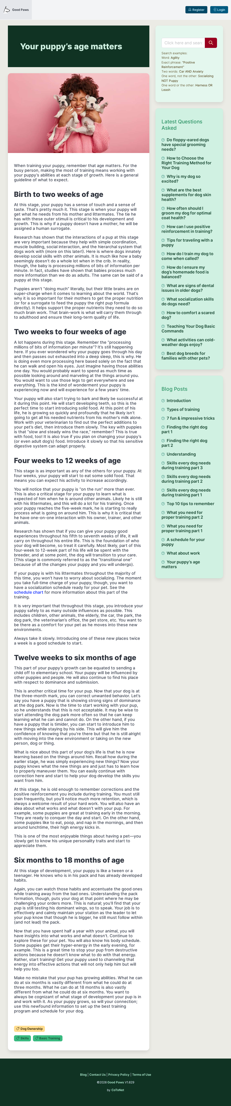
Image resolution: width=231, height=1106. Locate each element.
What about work (183, 553)
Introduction (179, 400)
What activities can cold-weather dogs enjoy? (188, 342)
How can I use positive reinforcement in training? (187, 229)
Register (198, 10)
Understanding (181, 454)
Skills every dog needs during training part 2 (186, 479)
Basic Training (49, 1038)
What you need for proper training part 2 (182, 515)
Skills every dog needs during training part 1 (186, 492)
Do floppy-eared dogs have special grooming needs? (185, 144)
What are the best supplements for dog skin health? (186, 195)
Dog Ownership (32, 1029)
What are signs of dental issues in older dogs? (188, 288)
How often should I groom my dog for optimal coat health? (186, 213)
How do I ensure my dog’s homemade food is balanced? (185, 272)
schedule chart (28, 592)
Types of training (183, 409)
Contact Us (97, 1074)
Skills (25, 1038)
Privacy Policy (118, 1074)
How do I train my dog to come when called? (187, 256)
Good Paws (115, 1082)
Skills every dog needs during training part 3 (186, 465)
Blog (83, 1074)
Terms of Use (141, 1074)
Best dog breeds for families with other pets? (186, 355)
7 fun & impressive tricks (191, 418)
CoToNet (117, 1090)
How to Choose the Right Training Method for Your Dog (186, 163)
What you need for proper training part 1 (182, 528)
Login (221, 10)
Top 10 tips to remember (190, 503)
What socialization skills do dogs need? (188, 301)
